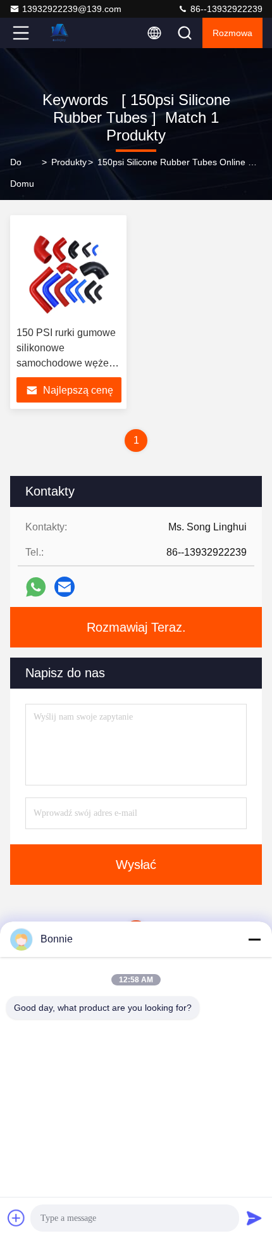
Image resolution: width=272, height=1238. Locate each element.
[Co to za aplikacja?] (36, 587)
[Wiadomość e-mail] (64, 586)
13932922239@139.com (71, 9)
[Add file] (16, 1218)
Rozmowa (232, 33)
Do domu (22, 173)
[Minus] (254, 939)
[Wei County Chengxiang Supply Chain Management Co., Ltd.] (62, 33)
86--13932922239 (225, 9)
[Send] (254, 1218)
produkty (69, 162)
